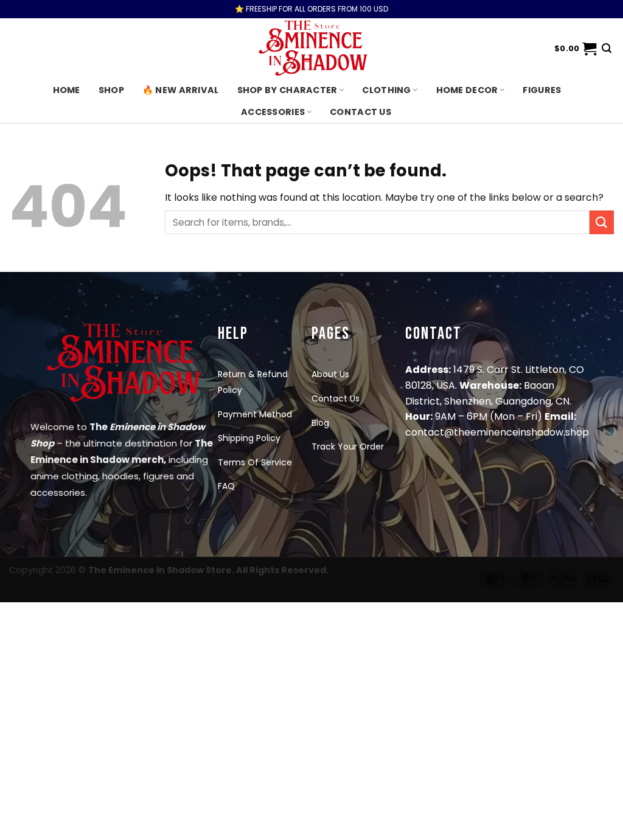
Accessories (273, 112)
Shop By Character (287, 90)
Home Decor (467, 90)
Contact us (360, 112)
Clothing (386, 90)
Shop (111, 90)
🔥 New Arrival (180, 90)
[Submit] (602, 222)
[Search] (606, 48)
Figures (542, 90)
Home (66, 90)
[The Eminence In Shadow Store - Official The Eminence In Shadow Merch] (311, 48)
